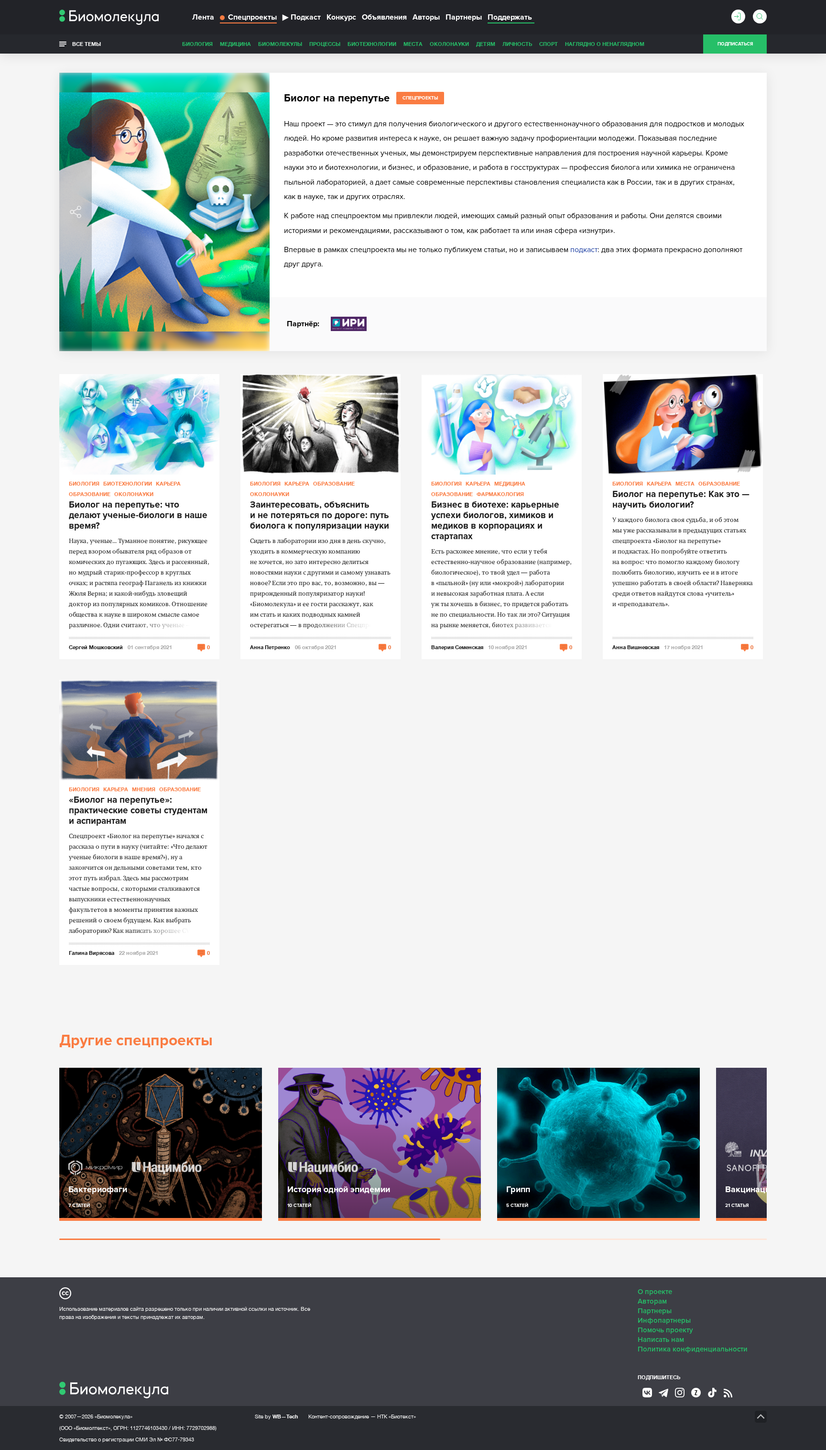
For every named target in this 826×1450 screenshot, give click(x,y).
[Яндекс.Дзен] (696, 1392)
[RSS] (728, 1393)
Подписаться (735, 44)
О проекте (655, 1291)
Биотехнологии (372, 44)
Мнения (143, 789)
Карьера (168, 483)
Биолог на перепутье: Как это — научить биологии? (681, 499)
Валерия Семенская (457, 647)
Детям (485, 44)
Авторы (426, 17)
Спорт (548, 44)
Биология (197, 44)
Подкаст (302, 17)
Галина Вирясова (91, 953)
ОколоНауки (449, 44)
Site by (276, 1416)
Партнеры (464, 17)
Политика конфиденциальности (693, 1349)
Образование (89, 494)
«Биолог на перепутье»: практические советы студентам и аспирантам (138, 811)
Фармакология (500, 494)
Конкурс (341, 17)
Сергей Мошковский (96, 647)
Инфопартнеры (664, 1320)
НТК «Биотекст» (396, 1416)
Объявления (384, 17)
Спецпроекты (252, 17)
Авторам (652, 1301)
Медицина (235, 44)
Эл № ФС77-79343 (171, 1439)
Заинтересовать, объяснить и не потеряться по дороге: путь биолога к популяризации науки (319, 515)
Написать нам (661, 1339)
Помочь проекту (665, 1330)
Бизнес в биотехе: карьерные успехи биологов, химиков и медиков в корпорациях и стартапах (495, 521)
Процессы (324, 44)
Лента (203, 17)
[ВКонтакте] (647, 1392)
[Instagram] (680, 1392)
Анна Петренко (270, 647)
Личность (517, 44)
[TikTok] (712, 1392)
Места (413, 44)
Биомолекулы (280, 44)
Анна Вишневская (635, 647)
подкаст (584, 250)
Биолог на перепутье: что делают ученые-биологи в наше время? (138, 515)
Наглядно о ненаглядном (604, 44)
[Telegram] (663, 1393)
